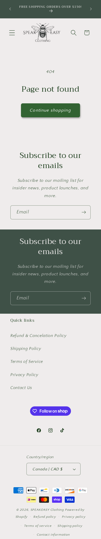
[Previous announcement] (10, 9)
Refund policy (44, 517)
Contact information (53, 534)
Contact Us (21, 387)
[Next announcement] (91, 9)
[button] (12, 32)
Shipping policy (70, 526)
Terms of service (38, 526)
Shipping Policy (25, 348)
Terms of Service (26, 361)
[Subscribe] (83, 212)
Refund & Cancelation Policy (38, 335)
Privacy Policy (24, 374)
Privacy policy (73, 517)
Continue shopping (50, 110)
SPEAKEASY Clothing (47, 510)
